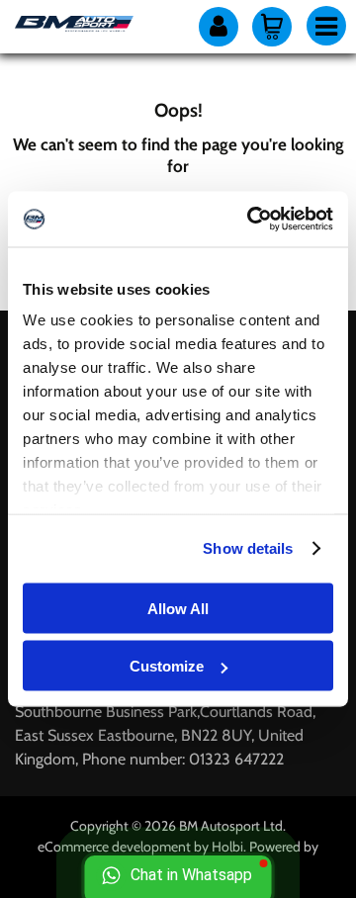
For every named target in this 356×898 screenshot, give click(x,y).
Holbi (227, 846)
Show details (248, 548)
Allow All (178, 607)
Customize (167, 666)
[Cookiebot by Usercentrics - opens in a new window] (251, 219)
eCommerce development (114, 846)
